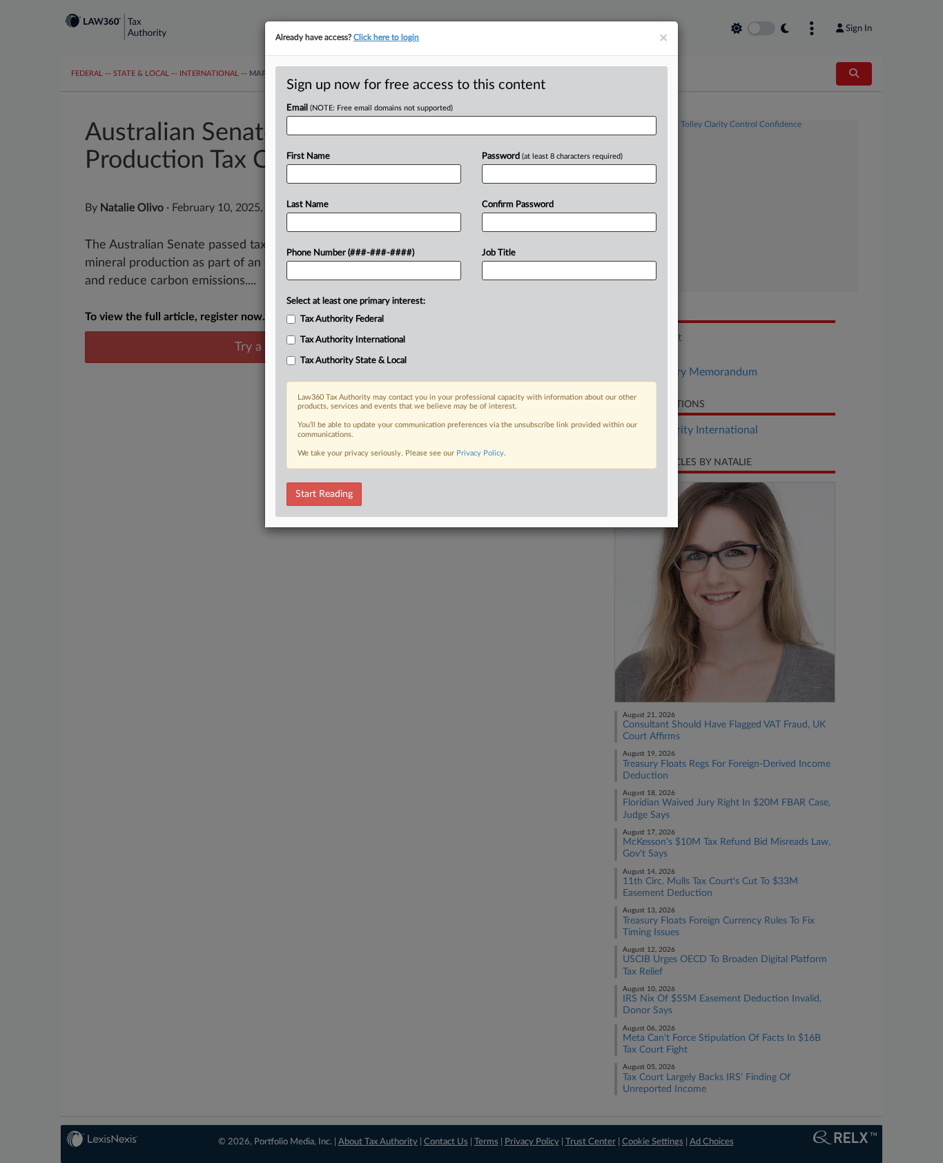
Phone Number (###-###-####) (350, 252)
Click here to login (386, 37)
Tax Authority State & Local (353, 360)
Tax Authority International (352, 339)
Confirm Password (518, 204)
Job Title (499, 252)
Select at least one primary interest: (355, 301)
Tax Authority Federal (342, 319)
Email (369, 108)
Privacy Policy (480, 453)
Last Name (307, 204)
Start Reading (324, 494)
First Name (308, 156)
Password (552, 156)
